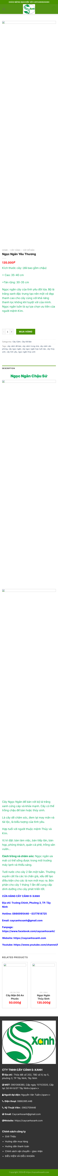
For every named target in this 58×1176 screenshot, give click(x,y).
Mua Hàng (25, 331)
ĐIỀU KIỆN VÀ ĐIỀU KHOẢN (19, 1156)
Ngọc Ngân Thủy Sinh (43, 997)
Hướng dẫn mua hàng (16, 1141)
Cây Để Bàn (28, 250)
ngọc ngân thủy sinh (26, 352)
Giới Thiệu (10, 1136)
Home (5, 250)
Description (8, 368)
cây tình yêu (12, 352)
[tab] (29, 368)
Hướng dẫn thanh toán (17, 1146)
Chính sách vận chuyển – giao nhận (24, 1151)
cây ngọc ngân (15, 349)
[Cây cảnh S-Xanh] (29, 9)
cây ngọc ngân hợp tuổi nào (34, 349)
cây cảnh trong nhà (30, 346)
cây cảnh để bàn (14, 346)
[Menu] (3, 9)
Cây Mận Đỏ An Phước (15, 997)
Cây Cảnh (15, 250)
